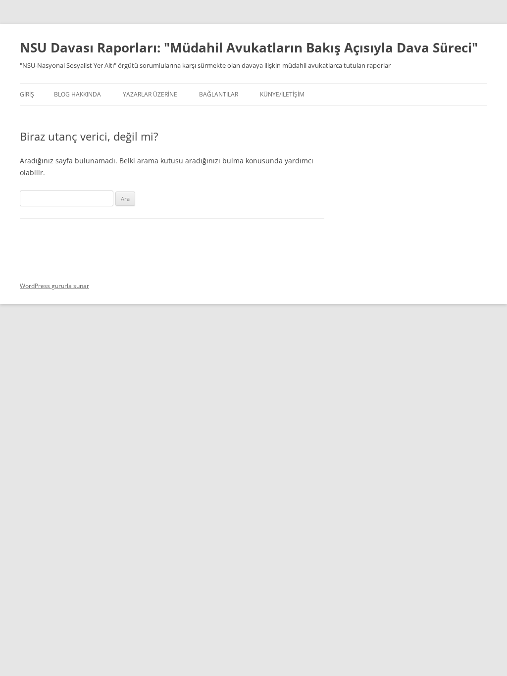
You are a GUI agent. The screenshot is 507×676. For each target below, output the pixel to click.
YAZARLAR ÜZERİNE (150, 94)
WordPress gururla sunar (54, 286)
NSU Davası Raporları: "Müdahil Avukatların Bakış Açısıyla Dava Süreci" (249, 47)
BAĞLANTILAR (218, 94)
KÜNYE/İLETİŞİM (282, 94)
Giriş (27, 94)
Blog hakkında (77, 94)
